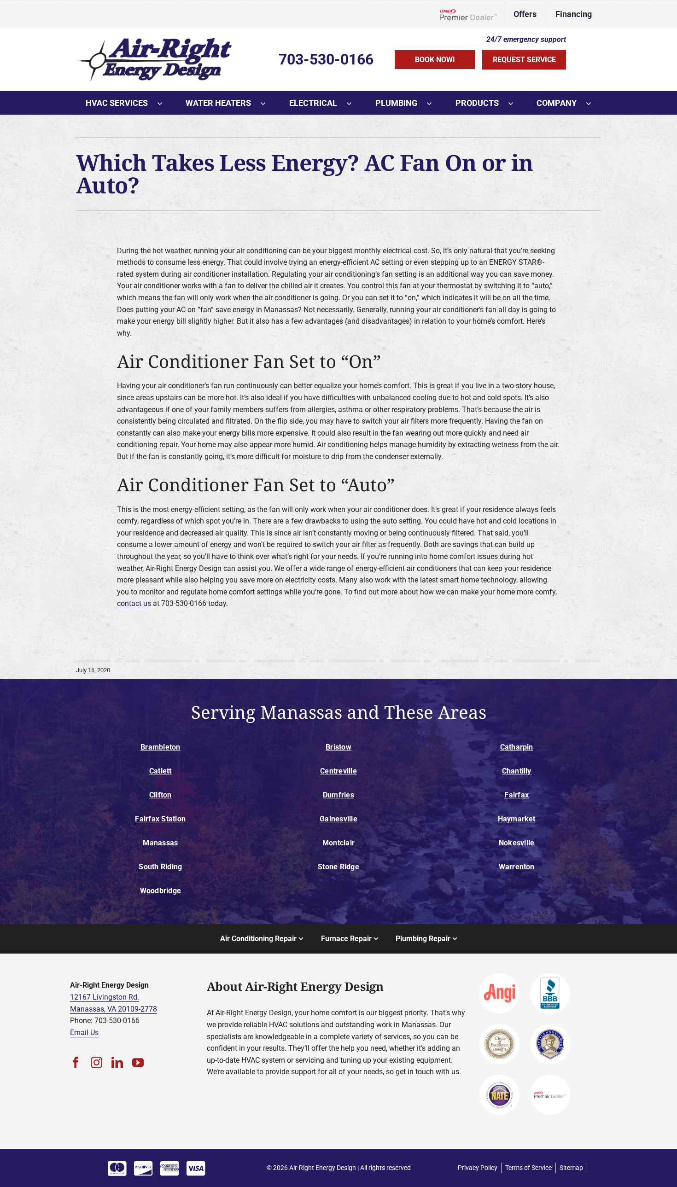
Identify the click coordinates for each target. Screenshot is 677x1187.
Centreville (338, 771)
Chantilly (516, 771)
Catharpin (516, 747)
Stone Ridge (338, 866)
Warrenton (517, 866)
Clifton (160, 795)
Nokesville (516, 842)
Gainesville (338, 819)
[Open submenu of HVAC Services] (164, 103)
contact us (134, 603)
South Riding (160, 866)
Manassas (160, 842)
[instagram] (96, 1062)
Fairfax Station (160, 819)
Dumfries (338, 795)
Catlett (160, 771)
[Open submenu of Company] (593, 103)
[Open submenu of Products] (515, 103)
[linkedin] (117, 1062)
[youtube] (138, 1062)
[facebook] (76, 1062)
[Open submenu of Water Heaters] (267, 103)
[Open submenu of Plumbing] (433, 103)
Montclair (338, 842)
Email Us (84, 1032)
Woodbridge (160, 890)
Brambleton (160, 747)
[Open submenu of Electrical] (353, 103)
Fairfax (516, 795)
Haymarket (517, 819)
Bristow (338, 747)
